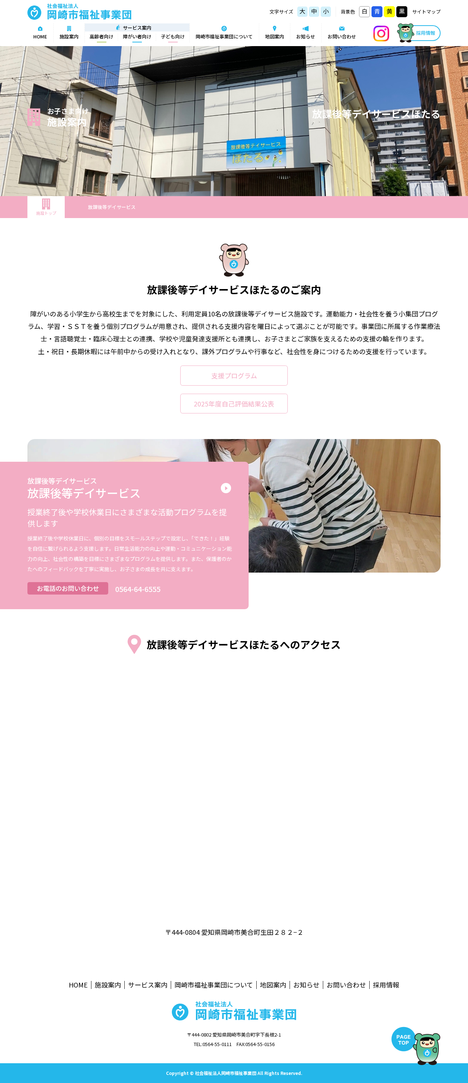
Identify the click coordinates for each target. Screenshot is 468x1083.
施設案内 (69, 36)
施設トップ (46, 213)
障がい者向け (137, 36)
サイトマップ (426, 11)
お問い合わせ (342, 36)
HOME (40, 36)
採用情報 (425, 32)
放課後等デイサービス (112, 206)
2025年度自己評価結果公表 (234, 403)
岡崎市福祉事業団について (224, 36)
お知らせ (305, 36)
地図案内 (274, 36)
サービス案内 (147, 985)
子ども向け (173, 36)
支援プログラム (234, 375)
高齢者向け (101, 36)
